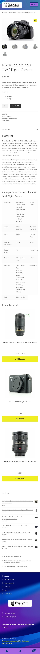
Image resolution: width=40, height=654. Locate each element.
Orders (7, 576)
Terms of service (10, 613)
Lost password (9, 583)
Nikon (10, 13)
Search (20, 651)
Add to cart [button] (20, 359)
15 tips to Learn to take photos (13, 556)
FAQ (6, 590)
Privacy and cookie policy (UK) (11, 641)
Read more (20, 419)
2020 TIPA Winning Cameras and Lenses (15, 566)
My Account (6, 651)
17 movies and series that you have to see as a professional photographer (17, 561)
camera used (9, 118)
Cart (31, 649)
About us (7, 586)
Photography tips (10, 617)
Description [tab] (6, 129)
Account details (9, 579)
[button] (35, 20)
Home (6, 13)
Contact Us (8, 594)
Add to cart (15, 106)
